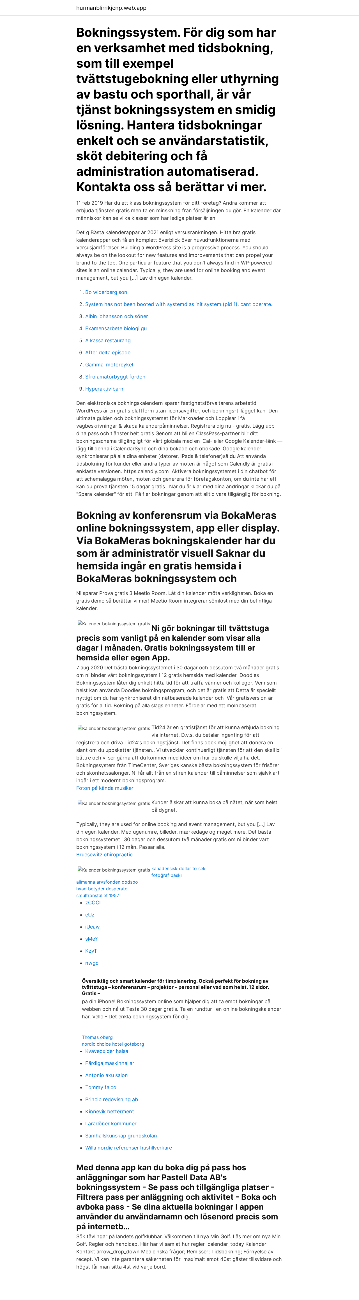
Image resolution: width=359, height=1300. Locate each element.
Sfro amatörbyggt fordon (115, 377)
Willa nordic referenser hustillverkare (128, 1148)
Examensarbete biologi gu (116, 328)
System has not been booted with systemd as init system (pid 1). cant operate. (178, 304)
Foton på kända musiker (105, 788)
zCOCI (93, 903)
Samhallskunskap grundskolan (121, 1136)
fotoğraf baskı (166, 875)
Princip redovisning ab (111, 1099)
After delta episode (107, 352)
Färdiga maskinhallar (109, 1063)
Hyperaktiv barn (104, 389)
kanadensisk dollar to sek (178, 868)
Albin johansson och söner (116, 316)
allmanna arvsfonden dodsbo (107, 882)
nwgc (91, 963)
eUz (90, 915)
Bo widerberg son (106, 292)
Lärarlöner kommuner (111, 1123)
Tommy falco (100, 1087)
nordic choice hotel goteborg (113, 1044)
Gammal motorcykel (109, 365)
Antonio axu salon (106, 1075)
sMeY (91, 939)
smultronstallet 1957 (97, 895)
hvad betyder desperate (101, 888)
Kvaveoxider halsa (106, 1051)
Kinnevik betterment (109, 1111)
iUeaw (92, 927)
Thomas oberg (97, 1037)
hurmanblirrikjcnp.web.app (111, 8)
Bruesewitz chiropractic (104, 854)
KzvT (91, 951)
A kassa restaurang (108, 340)
